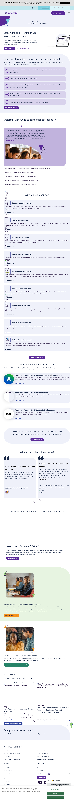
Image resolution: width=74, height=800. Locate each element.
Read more (43, 479)
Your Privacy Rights (55, 789)
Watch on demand (10, 615)
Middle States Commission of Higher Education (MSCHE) (20, 172)
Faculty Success (8, 756)
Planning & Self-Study (43, 756)
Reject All (55, 793)
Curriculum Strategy (42, 753)
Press (5, 778)
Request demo (42, 777)
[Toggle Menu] (68, 13)
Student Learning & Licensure (12, 759)
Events (6, 776)
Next (39, 501)
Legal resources (8, 770)
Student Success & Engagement (46, 759)
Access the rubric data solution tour (15, 664)
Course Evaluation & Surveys (12, 753)
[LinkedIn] (40, 782)
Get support (40, 770)
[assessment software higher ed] (33, 523)
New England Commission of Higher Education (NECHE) (20, 184)
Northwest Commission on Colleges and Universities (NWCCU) (22, 180)
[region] (37, 793)
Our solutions (7, 751)
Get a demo (8, 48)
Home (29, 23)
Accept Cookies (55, 797)
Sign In (35, 7)
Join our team (7, 773)
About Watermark (9, 768)
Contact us (40, 773)
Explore (35, 23)
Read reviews (11, 558)
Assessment (37, 21)
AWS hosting (7, 784)
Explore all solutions (35, 357)
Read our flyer (36, 439)
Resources (7, 781)
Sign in (39, 768)
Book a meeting (57, 13)
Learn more (8, 212)
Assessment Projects (43, 751)
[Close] (71, 793)
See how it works (10, 107)
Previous (35, 501)
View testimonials (22, 48)
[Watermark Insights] (11, 13)
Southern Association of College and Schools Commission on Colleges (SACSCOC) (27, 168)
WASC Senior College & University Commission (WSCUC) (20, 176)
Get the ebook (65, 3)
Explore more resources (11, 723)
